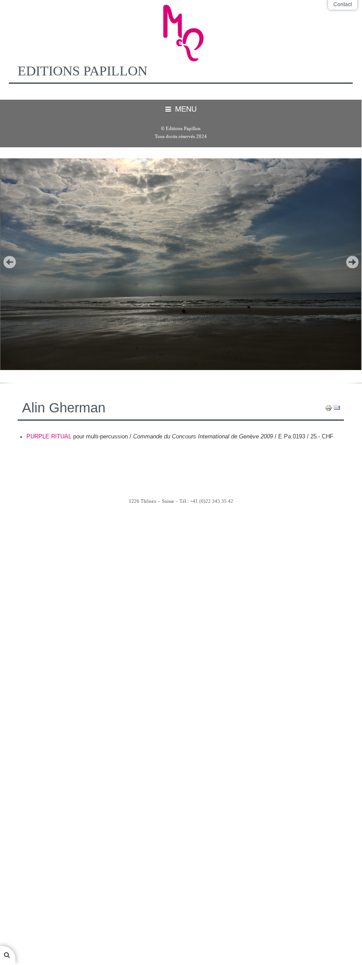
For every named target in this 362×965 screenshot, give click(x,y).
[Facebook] (180, 524)
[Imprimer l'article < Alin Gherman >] (328, 407)
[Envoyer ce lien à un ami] (336, 407)
